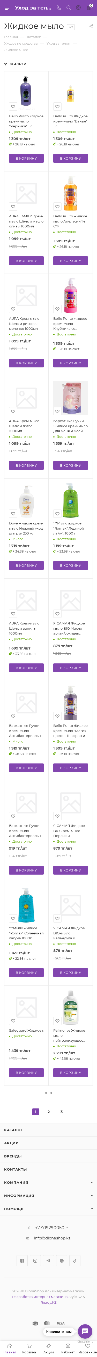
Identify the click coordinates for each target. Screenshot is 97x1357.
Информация (19, 1196)
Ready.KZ (48, 1302)
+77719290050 (49, 1228)
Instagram (35, 1260)
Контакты (15, 1169)
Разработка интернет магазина (40, 1297)
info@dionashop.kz (52, 1238)
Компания (16, 1182)
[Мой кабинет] (78, 8)
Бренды (13, 1156)
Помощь (14, 1209)
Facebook (22, 1260)
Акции (11, 1143)
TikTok (74, 1260)
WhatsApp (61, 1260)
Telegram (48, 1260)
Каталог (13, 1130)
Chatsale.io (85, 1341)
